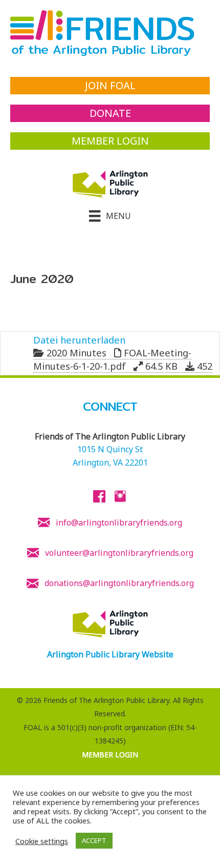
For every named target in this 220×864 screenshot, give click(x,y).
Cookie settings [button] (41, 841)
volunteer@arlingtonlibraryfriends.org (119, 552)
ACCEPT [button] (94, 840)
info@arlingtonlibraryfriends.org (119, 522)
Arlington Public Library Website (110, 654)
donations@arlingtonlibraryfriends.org (119, 583)
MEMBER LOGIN (110, 754)
